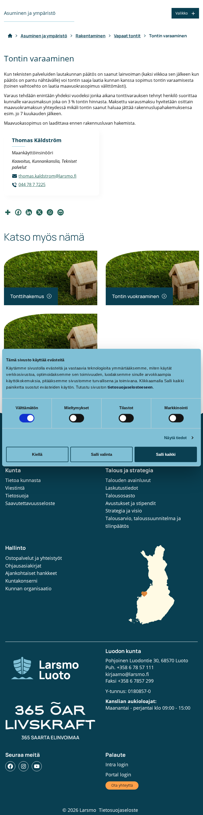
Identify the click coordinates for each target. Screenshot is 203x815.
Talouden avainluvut (128, 480)
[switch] (76, 418)
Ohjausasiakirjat (23, 565)
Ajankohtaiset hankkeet (31, 573)
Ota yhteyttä (122, 785)
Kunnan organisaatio (28, 588)
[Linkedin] (29, 212)
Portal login (118, 774)
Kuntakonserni (21, 581)
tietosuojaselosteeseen (130, 387)
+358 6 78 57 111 (135, 667)
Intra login (116, 764)
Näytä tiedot (175, 437)
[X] (39, 212)
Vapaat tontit (127, 36)
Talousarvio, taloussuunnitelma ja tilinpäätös (143, 522)
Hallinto (15, 547)
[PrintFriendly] (60, 212)
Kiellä (37, 454)
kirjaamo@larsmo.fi (127, 674)
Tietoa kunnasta (23, 480)
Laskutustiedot (121, 488)
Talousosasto (120, 495)
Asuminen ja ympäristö (44, 36)
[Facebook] (18, 212)
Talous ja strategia (129, 470)
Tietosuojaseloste (118, 810)
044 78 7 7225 (32, 184)
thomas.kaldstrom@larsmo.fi (47, 176)
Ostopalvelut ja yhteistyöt (33, 558)
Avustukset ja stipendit (130, 503)
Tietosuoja (17, 495)
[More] (7, 212)
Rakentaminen (90, 36)
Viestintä (15, 488)
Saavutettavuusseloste (30, 503)
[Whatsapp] (50, 212)
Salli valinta (101, 454)
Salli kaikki (166, 454)
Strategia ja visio (123, 510)
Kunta (13, 470)
